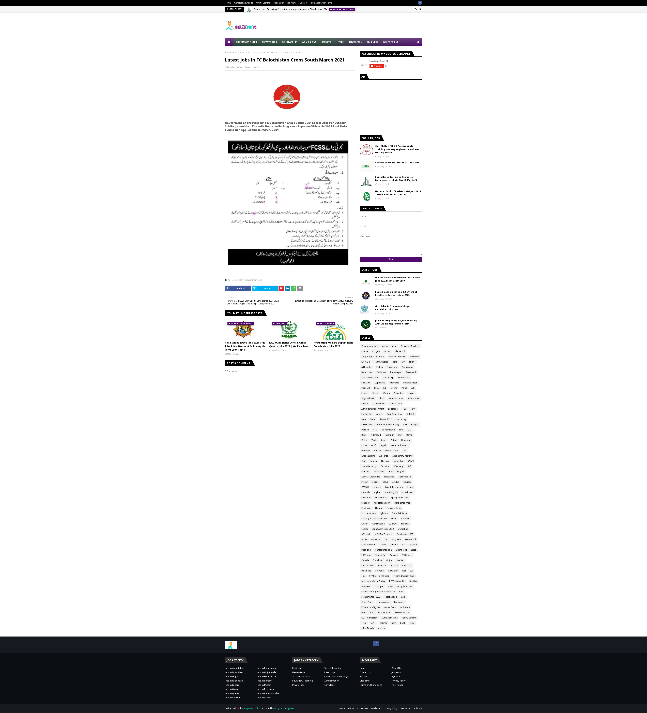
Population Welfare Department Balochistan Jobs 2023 (333, 344)
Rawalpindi (411, 372)
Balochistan (237, 279)
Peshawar (381, 372)
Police (404, 387)
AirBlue (395, 481)
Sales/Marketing (368, 466)
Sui (411, 570)
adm (394, 623)
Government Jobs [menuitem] (246, 41)
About (351, 708)
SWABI (411, 461)
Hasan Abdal (384, 602)
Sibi (404, 570)
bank (395, 361)
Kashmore (405, 607)
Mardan (365, 429)
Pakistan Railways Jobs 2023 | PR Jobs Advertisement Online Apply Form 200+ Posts (245, 346)
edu (363, 576)
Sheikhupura (381, 497)
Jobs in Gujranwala (266, 672)
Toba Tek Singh (399, 513)
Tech (401, 429)
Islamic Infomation (394, 487)
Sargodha (398, 393)
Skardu (375, 481)
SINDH (412, 361)
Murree (377, 450)
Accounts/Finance (397, 356)
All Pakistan (366, 367)
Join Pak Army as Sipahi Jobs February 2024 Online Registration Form (396, 322)
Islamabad (400, 351)
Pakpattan (366, 497)
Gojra (389, 560)
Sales (413, 549)
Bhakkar (413, 581)
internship (394, 382)
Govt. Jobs (329, 684)
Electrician (366, 508)
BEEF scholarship (397, 581)
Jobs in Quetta (232, 693)
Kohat (364, 445)
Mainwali (405, 523)
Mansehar (406, 565)
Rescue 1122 (386, 419)
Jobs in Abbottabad (234, 668)
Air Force (383, 455)
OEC (405, 450)
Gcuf (373, 445)
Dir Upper (379, 586)
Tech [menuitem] (341, 41)
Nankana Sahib (394, 508)
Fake (401, 591)
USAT (373, 623)
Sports (364, 529)
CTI (386, 539)
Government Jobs (241, 52)
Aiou (363, 419)
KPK (403, 361)
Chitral (394, 440)
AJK (412, 387)
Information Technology (336, 676)
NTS (375, 429)
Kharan (394, 565)
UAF (410, 429)
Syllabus (384, 513)
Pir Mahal (379, 570)
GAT (403, 596)
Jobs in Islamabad (234, 680)
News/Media (404, 377)
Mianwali (365, 450)
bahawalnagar (410, 382)
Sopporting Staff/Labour (372, 356)
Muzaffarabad (391, 450)
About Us (396, 668)
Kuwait (383, 544)
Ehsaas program (397, 471)
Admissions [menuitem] (309, 41)
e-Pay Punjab (367, 628)
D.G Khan (365, 471)
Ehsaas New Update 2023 (400, 586)
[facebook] (420, 3)
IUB (385, 387)
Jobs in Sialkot (264, 697)
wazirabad (403, 529)
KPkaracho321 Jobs (370, 607)
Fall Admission (388, 429)
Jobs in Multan (264, 684)
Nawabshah (407, 492)
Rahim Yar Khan (396, 398)
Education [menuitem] (355, 41)
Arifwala (394, 555)
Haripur (379, 508)
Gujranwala (380, 382)
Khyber (377, 492)
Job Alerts (291, 2)
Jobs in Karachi (264, 680)
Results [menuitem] (326, 41)
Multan (379, 367)
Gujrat (364, 440)
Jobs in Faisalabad (234, 672)
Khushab (365, 492)
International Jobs (369, 377)
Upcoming (401, 419)
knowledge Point (235, 67)
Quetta (394, 387)
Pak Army (365, 382)
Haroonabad (404, 476)
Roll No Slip (366, 414)
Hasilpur (377, 487)
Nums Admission (389, 617)
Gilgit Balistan (367, 398)
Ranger (414, 424)
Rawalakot (393, 570)
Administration (389, 346)
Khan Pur (382, 565)
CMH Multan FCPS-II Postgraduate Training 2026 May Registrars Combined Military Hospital (397, 149)
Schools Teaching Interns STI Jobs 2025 (397, 162)
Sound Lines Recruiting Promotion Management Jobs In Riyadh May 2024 (290, 9)
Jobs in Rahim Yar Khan (268, 693)
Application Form (382, 502)
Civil (363, 461)
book (402, 623)
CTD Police (407, 555)
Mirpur (364, 481)
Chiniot (364, 523)
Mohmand (366, 570)
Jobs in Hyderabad (266, 676)
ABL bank (365, 534)
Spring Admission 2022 (383, 529)
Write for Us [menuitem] (390, 41)
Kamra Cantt (390, 607)
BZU (363, 434)
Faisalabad (392, 367)
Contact (303, 2)
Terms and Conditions (371, 684)
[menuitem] (229, 42)
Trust (363, 623)
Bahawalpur (396, 372)
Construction (378, 523)
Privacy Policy (399, 680)
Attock (379, 414)
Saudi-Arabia (395, 403)
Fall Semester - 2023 (370, 596)
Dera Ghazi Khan (395, 414)
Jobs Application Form (321, 2)
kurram (381, 628)
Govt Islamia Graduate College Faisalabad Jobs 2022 (392, 308)
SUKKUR (410, 414)
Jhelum (410, 487)
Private (387, 351)
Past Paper (278, 2)
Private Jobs (298, 684)
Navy (413, 408)
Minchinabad (384, 612)
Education (393, 408)
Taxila (374, 440)
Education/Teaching (410, 346)
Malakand (366, 549)
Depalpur (377, 560)
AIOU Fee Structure (384, 534)
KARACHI (365, 361)
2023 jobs (366, 555)
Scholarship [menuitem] (289, 41)
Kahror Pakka (367, 565)
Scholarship (388, 377)
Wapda (386, 393)
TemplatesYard (250, 708)
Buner (364, 539)
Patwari (364, 403)
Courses (407, 481)
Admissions (407, 367)
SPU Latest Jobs (368, 513)
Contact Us (365, 672)
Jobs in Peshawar (266, 689)
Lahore (364, 351)
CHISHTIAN (366, 424)
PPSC (376, 387)
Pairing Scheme (409, 617)
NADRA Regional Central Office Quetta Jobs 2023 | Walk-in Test (288, 344)
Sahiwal (410, 393)
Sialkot (375, 393)
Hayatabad (410, 539)
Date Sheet (379, 471)
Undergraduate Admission (374, 518)
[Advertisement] (360, 25)
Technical (385, 466)
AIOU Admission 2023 (404, 576)
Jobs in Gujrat (232, 676)
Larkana (394, 544)
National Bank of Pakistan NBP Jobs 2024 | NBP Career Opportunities (398, 193)
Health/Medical (381, 361)
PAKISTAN (414, 356)
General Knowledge (243, 2)
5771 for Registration (379, 576)
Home (228, 2)
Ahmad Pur (380, 555)
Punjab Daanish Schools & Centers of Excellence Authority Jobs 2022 (396, 293)
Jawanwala (399, 602)
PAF (405, 424)
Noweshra (398, 461)
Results (364, 393)
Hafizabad (389, 476)
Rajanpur (389, 434)
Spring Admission (399, 497)
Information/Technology (387, 424)
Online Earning (263, 2)
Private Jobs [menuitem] (269, 41)
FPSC (404, 408)
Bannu (409, 434)
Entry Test (396, 539)
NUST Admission (369, 617)
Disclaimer (365, 680)
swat (400, 434)
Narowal (385, 461)
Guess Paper (367, 602)
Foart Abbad (391, 596)
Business (365, 586)
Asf (409, 466)
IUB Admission (368, 544)
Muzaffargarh (391, 492)
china (411, 623)
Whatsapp (399, 466)
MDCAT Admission (399, 445)
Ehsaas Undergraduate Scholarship (378, 591)
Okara (381, 398)
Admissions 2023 (405, 534)
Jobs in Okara (232, 689)
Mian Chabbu (367, 612)
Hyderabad (375, 434)
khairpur (365, 502)
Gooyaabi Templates (284, 708)
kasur (385, 481)
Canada (365, 560)
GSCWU (365, 487)
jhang (384, 440)
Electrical (296, 668)
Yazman (383, 623)
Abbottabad (414, 398)
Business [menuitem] (372, 41)
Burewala (375, 539)
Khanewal (405, 440)
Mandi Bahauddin (383, 549)
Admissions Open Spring (373, 581)
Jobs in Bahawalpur (267, 668)
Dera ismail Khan (402, 502)
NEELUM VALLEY (402, 612)
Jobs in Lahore (232, 684)
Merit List (365, 387)
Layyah (383, 445)
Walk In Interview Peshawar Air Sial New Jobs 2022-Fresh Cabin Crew (397, 279)
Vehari (394, 518)
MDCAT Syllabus (409, 544)
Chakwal (405, 518)
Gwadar (373, 461)
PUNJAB (376, 351)
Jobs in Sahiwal (232, 697)
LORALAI (393, 523)
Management (379, 403)
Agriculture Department (372, 408)
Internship (329, 672)
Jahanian (400, 560)
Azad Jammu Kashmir (402, 455)
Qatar (373, 419)
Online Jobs (401, 549)
